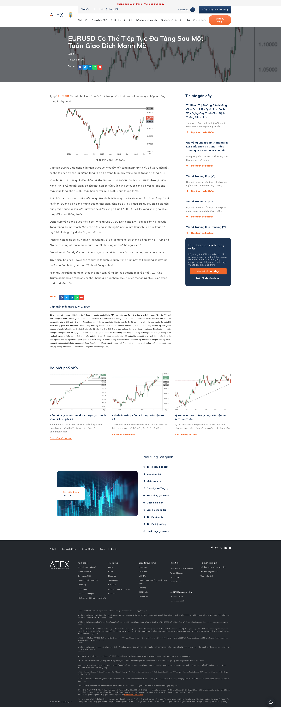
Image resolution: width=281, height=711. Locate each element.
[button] (80, 67)
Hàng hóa (112, 576)
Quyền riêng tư (88, 549)
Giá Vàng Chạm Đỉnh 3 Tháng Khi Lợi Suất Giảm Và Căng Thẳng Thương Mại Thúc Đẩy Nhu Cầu (207, 146)
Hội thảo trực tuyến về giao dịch (213, 567)
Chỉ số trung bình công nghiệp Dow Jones (153, 581)
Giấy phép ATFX (84, 576)
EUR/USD (143, 567)
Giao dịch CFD (99, 20)
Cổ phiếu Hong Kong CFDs (119, 589)
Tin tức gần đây (76, 59)
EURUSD (63, 96)
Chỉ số (110, 571)
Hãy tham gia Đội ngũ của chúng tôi (92, 598)
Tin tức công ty (83, 589)
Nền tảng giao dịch (146, 20)
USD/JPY (142, 576)
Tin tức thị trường (176, 573)
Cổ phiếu (111, 593)
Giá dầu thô (143, 596)
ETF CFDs (112, 585)
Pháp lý (53, 549)
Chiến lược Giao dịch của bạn (181, 568)
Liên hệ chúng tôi (109, 9)
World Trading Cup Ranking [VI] (206, 227)
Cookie (102, 549)
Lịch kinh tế (174, 577)
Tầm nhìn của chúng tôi (87, 567)
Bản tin (114, 549)
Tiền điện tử (113, 580)
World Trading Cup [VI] (200, 176)
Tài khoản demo (176, 596)
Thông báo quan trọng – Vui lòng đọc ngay (140, 3)
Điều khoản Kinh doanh (70, 549)
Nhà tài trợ (82, 585)
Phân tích (174, 563)
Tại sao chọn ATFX (85, 571)
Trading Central (207, 576)
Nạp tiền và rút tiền (177, 601)
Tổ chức (85, 9)
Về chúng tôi (83, 563)
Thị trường (113, 563)
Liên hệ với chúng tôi (86, 593)
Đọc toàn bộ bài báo (202, 132)
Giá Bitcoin (143, 592)
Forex (110, 567)
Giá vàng (142, 588)
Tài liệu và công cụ (209, 563)
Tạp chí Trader (175, 582)
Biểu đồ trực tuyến (147, 563)
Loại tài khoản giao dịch (181, 592)
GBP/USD (143, 571)
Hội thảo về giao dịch (209, 571)
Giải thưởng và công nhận (88, 580)
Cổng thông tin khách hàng (215, 9)
